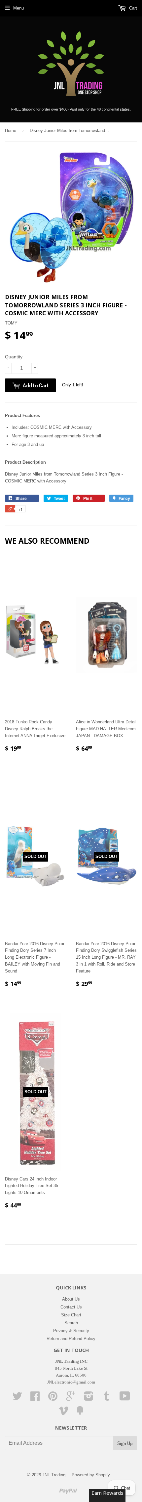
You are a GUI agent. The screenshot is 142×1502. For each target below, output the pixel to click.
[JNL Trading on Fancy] (80, 1413)
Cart (132, 8)
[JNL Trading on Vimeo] (63, 1413)
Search (71, 1322)
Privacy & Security (71, 1330)
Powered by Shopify (91, 1474)
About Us (71, 1299)
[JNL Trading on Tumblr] (107, 1398)
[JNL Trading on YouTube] (125, 1398)
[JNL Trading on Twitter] (17, 1398)
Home (10, 130)
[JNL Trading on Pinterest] (53, 1398)
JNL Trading (53, 1474)
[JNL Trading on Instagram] (89, 1398)
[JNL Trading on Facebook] (35, 1398)
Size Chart (71, 1314)
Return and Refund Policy (71, 1338)
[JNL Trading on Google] (71, 1398)
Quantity (13, 356)
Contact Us (71, 1307)
